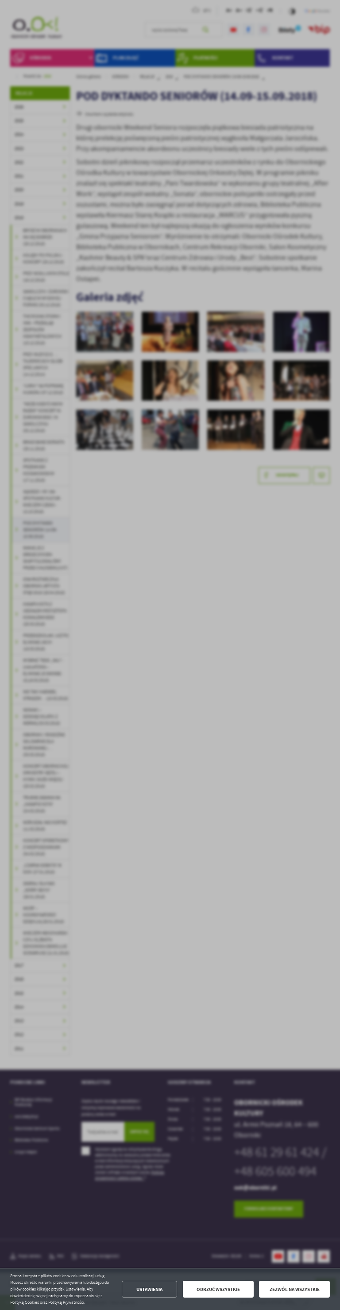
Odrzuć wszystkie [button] (218, 1289)
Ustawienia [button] (149, 1289)
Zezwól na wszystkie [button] (295, 1289)
